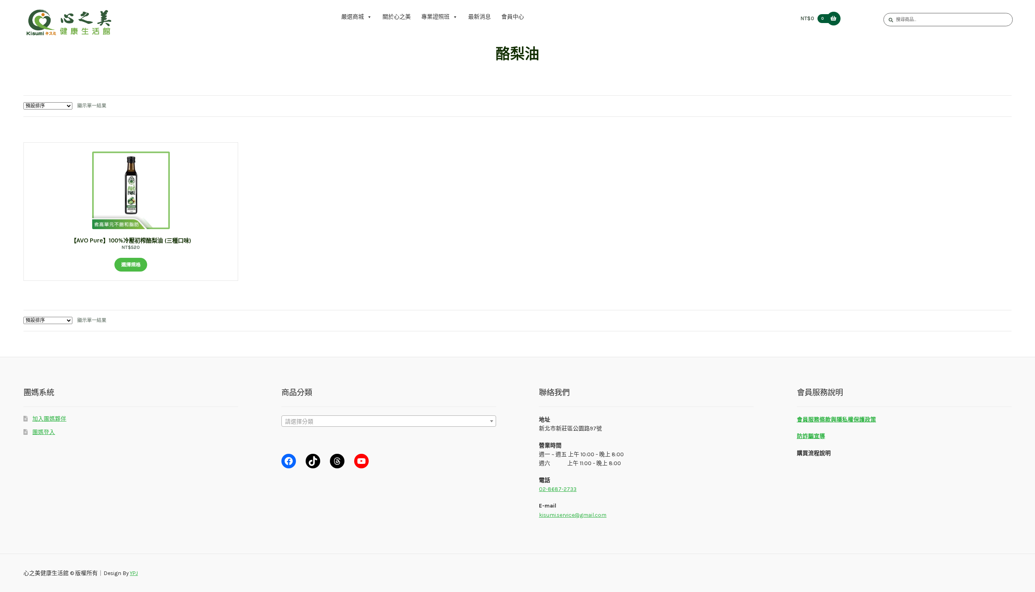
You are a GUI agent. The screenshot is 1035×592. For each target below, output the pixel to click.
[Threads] (337, 461)
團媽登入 (43, 432)
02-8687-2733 (558, 489)
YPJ (134, 573)
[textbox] (389, 421)
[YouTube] (361, 461)
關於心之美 (396, 16)
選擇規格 (131, 265)
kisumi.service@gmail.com (572, 515)
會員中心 (512, 16)
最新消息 (479, 16)
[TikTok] (313, 461)
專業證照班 (435, 16)
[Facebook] (288, 461)
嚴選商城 (352, 16)
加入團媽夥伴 (49, 418)
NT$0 (812, 18)
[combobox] (388, 421)
